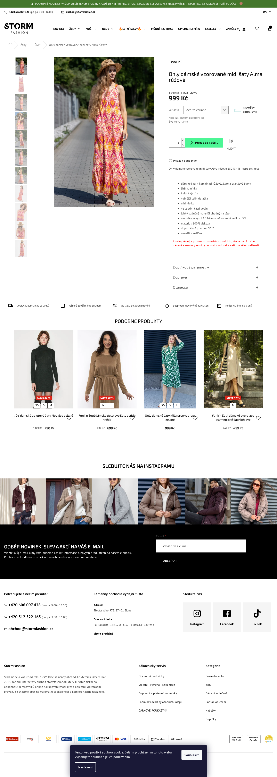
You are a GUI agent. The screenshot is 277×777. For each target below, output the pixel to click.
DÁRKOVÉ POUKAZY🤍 (153, 710)
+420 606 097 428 (24, 604)
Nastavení (85, 767)
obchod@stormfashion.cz (30, 628)
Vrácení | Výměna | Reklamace (157, 685)
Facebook (227, 624)
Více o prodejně (103, 633)
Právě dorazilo (215, 676)
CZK (265, 12)
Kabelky (211, 710)
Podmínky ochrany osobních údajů (160, 702)
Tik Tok (257, 624)
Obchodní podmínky (151, 676)
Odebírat (170, 560)
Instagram (197, 624)
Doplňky (211, 719)
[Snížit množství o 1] (183, 145)
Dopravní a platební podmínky (158, 693)
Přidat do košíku (206, 142)
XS (37, 405)
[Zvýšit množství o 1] (183, 140)
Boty (208, 684)
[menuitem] (58, 29)
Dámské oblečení (216, 693)
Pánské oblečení (216, 702)
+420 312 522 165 (24, 616)
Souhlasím (192, 755)
